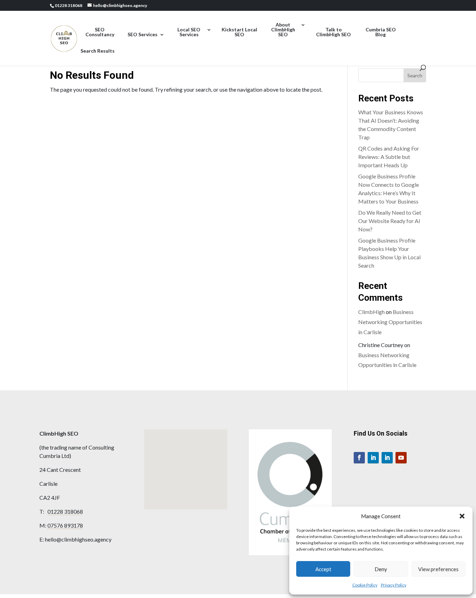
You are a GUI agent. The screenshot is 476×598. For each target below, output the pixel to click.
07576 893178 (65, 525)
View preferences (438, 569)
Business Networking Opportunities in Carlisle (390, 321)
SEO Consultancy (99, 32)
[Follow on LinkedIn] (373, 457)
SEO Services (143, 34)
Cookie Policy (364, 585)
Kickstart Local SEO (239, 32)
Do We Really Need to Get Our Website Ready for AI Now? (389, 220)
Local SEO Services (188, 32)
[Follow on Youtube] (401, 457)
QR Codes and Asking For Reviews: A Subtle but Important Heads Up (388, 156)
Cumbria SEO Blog (381, 32)
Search (414, 75)
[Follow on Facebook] (359, 457)
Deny (381, 569)
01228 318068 (65, 511)
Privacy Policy (393, 585)
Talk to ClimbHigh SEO (333, 32)
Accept (323, 569)
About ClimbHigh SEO (283, 29)
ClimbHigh (371, 311)
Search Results (97, 51)
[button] (462, 516)
